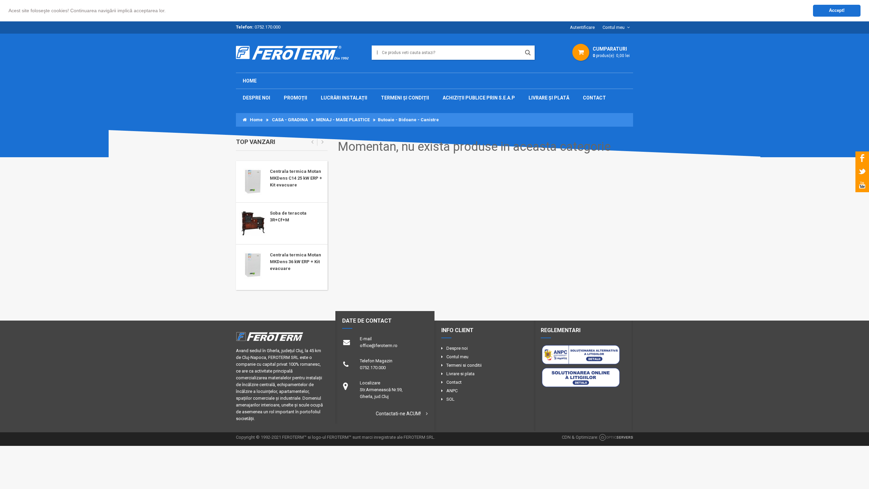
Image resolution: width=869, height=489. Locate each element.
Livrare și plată (549, 98)
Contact (454, 382)
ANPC (452, 390)
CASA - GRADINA (290, 119)
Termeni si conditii (464, 365)
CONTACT (594, 98)
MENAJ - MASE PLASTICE (343, 119)
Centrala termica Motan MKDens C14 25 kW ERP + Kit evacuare (296, 178)
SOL (450, 399)
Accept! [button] (837, 10)
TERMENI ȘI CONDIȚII (405, 98)
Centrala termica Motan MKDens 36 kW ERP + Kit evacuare (295, 261)
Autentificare (582, 27)
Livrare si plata (460, 373)
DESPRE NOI (256, 98)
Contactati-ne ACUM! (398, 413)
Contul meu (614, 27)
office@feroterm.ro (378, 345)
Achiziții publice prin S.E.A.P (479, 98)
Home (250, 81)
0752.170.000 (267, 27)
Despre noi (457, 348)
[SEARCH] (528, 52)
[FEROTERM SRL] (294, 55)
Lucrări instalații (344, 98)
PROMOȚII (295, 98)
